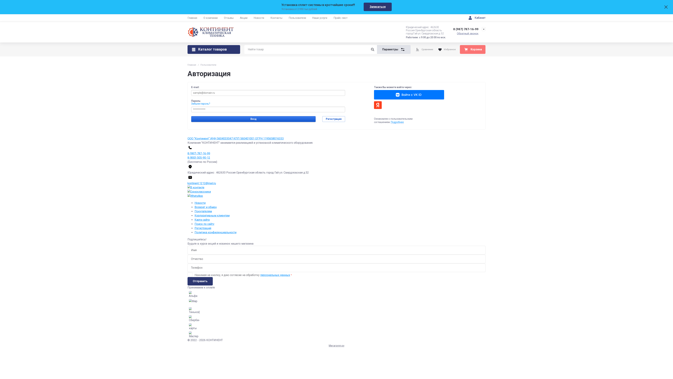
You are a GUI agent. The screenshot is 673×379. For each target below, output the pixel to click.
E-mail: (195, 87)
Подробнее (397, 122)
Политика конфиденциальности (215, 232)
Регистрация (334, 119)
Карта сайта (202, 219)
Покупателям (203, 211)
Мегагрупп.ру (336, 345)
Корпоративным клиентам (212, 215)
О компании (210, 17)
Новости (259, 17)
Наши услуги (319, 17)
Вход (253, 119)
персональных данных (275, 275)
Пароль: (196, 100)
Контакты (276, 17)
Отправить (200, 281)
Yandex (378, 105)
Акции (243, 17)
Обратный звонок (467, 33)
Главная (192, 17)
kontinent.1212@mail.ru (202, 183)
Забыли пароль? (200, 103)
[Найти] (372, 49)
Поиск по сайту (204, 224)
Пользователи (297, 17)
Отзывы (229, 17)
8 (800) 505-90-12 (199, 157)
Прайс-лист (341, 17)
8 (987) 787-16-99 (465, 29)
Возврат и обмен (206, 207)
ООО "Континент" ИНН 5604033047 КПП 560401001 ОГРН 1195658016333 (236, 138)
